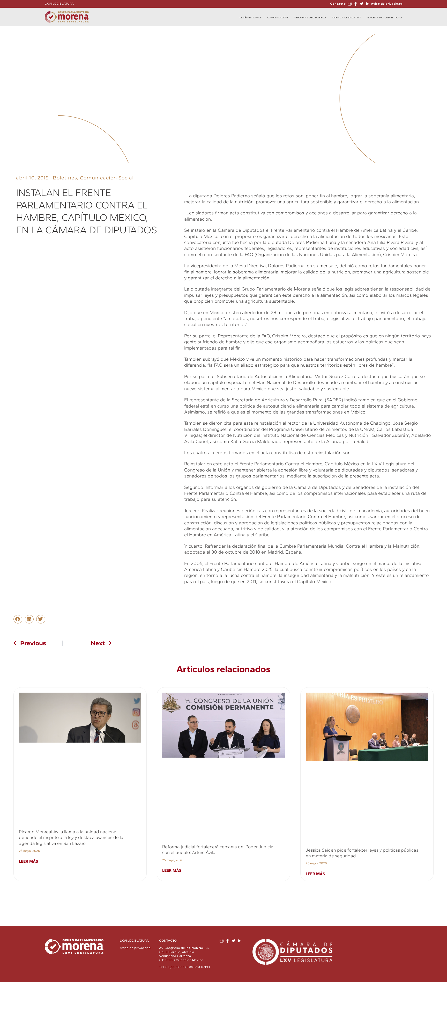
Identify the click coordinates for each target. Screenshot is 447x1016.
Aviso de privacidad (386, 3)
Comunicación (277, 17)
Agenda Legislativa (347, 17)
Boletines (65, 178)
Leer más (28, 861)
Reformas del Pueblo (310, 17)
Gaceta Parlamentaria (385, 17)
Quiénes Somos (251, 17)
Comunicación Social (107, 178)
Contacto (338, 3)
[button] (17, 619)
